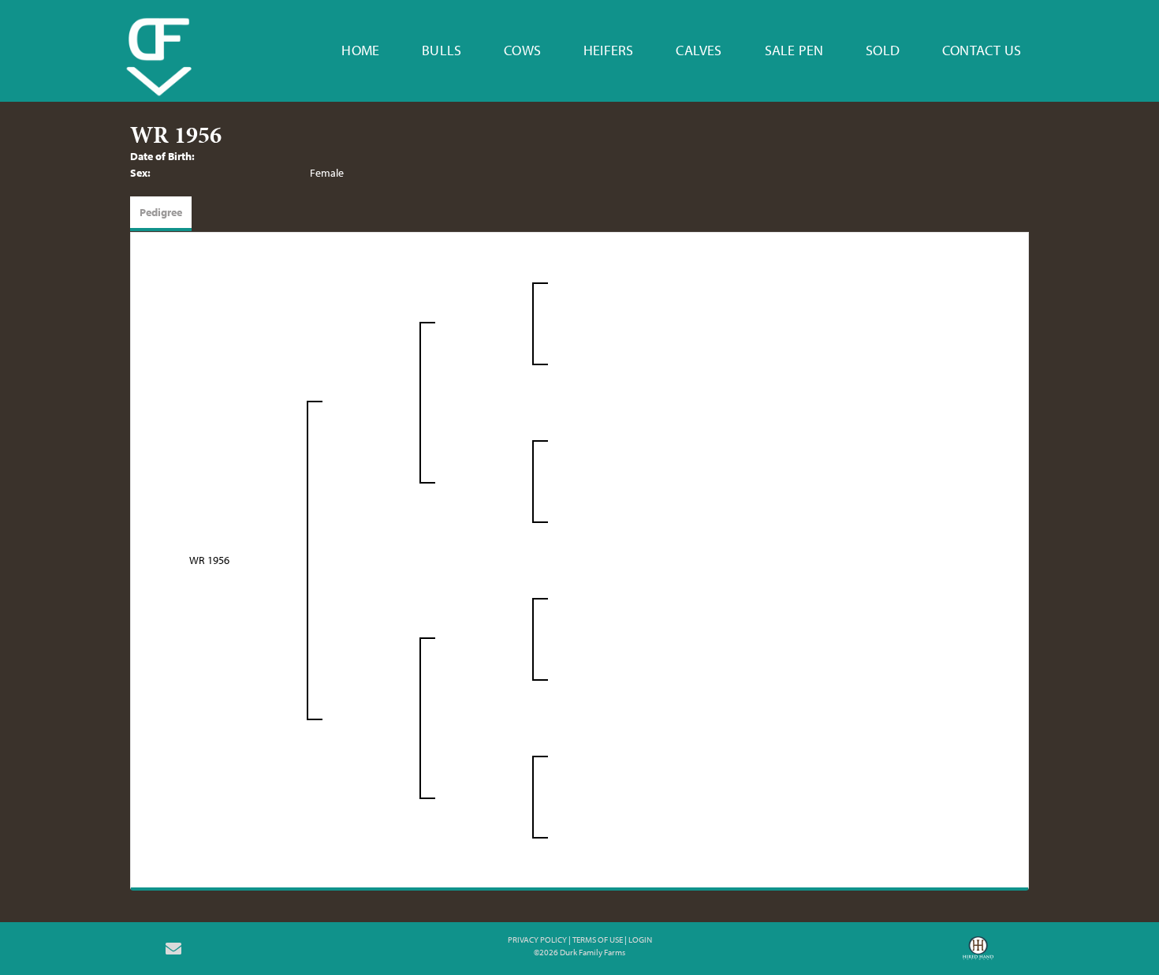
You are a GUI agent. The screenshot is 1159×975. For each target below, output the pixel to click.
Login (640, 939)
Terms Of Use (597, 939)
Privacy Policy (537, 939)
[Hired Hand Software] (978, 953)
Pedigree (161, 212)
